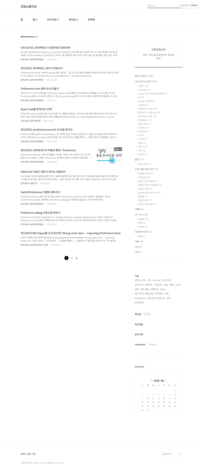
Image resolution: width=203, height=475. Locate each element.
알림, (166, 284)
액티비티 (143, 131)
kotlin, (178, 284)
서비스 (142, 146)
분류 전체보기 (144, 76)
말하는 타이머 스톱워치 (150, 184)
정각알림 (144, 177)
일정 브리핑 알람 (147, 203)
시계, (149, 280)
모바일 (143, 218)
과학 (141, 222)
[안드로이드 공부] (146, 81)
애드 (141, 150)
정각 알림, (145, 289)
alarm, (163, 289)
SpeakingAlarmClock (149, 192)
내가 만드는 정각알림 (171, 438)
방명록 (91, 19)
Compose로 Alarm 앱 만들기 (152, 93)
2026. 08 (159, 380)
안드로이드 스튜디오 (149, 112)
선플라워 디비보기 (147, 108)
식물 (139, 241)
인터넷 (142, 226)
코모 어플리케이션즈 (146, 169)
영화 (141, 236)
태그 (35, 19)
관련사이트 (167, 453)
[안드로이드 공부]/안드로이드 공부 (34, 244)
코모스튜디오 (29, 6)
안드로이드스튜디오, (156, 298)
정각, (169, 298)
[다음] (77, 258)
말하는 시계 (145, 188)
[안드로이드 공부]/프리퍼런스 (32, 59)
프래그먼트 (144, 123)
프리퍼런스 (145, 120)
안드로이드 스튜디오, (144, 284)
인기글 (147, 314)
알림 (141, 142)
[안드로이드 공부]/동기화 (31, 120)
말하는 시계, (140, 280)
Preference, (140, 298)
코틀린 (143, 85)
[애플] (139, 209)
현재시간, (155, 289)
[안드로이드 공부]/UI (29, 183)
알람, (137, 289)
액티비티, (158, 284)
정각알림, (159, 293)
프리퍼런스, (140, 302)
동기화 (143, 127)
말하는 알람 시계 (28, 454)
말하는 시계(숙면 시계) (172, 443)
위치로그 (73, 19)
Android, (157, 280)
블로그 (139, 159)
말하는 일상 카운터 (148, 181)
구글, (167, 293)
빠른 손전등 (144, 200)
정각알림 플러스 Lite (171, 448)
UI (141, 135)
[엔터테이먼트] (143, 231)
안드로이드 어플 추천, (144, 293)
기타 (138, 246)
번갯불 (142, 196)
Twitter (152, 344)
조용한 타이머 (145, 173)
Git (141, 97)
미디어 (142, 139)
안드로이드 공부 (147, 116)
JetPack (143, 104)
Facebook (140, 344)
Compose (144, 89)
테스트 (142, 154)
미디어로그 (53, 19)
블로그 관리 (144, 163)
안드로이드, (167, 280)
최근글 (138, 314)
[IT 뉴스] (141, 214)
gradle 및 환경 (146, 101)
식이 (138, 252)
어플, (172, 284)
